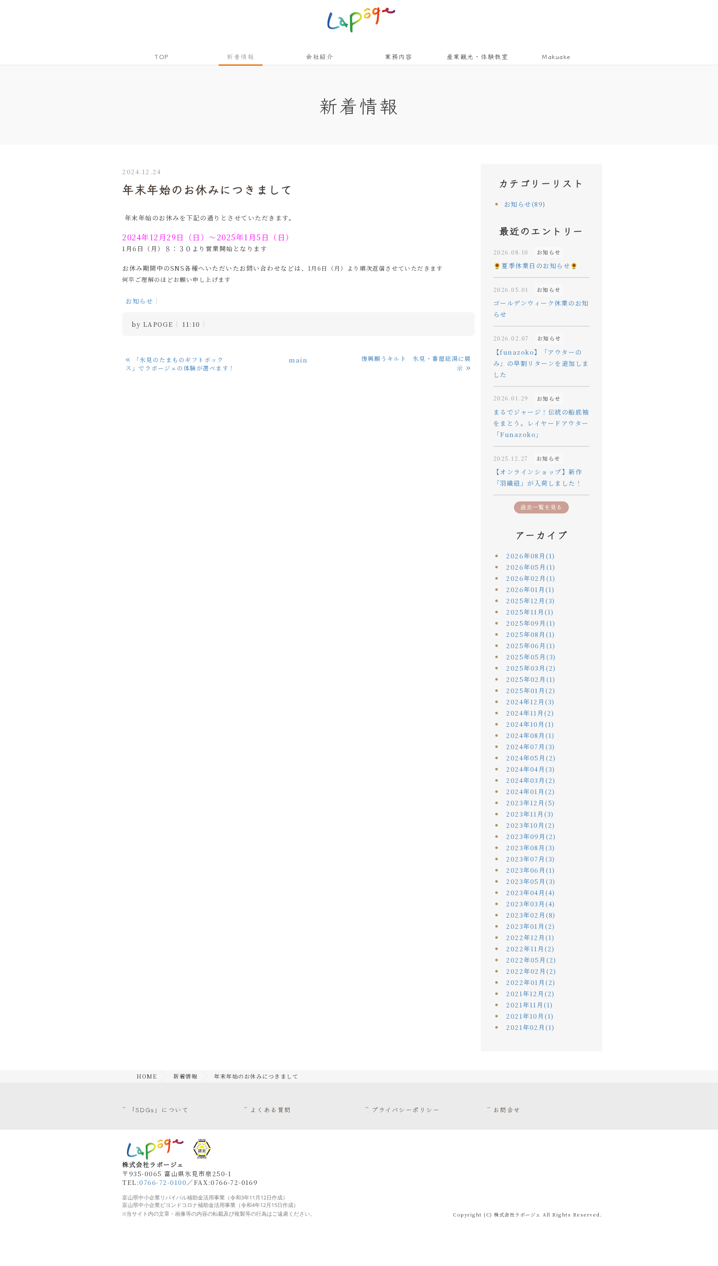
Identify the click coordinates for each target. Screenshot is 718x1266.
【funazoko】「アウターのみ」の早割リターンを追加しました (541, 363)
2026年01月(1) (530, 589)
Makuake (556, 56)
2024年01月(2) (530, 791)
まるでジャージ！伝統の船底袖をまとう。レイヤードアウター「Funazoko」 (541, 423)
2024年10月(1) (530, 724)
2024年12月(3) (530, 701)
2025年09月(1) (531, 623)
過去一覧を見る (541, 507)
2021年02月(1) (530, 1027)
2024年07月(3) (530, 746)
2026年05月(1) (531, 567)
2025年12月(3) (530, 600)
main (298, 359)
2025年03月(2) (531, 668)
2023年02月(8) (531, 915)
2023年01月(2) (530, 926)
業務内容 (398, 56)
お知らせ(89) (525, 204)
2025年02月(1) (531, 679)
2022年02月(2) (531, 971)
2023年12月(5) (530, 802)
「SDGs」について (158, 1109)
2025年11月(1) (530, 611)
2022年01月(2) (531, 982)
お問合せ (507, 1109)
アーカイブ (541, 535)
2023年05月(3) (531, 881)
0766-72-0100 (163, 1182)
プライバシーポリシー (405, 1109)
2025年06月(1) (531, 645)
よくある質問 (270, 1109)
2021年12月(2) (530, 993)
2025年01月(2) (531, 690)
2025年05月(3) (531, 656)
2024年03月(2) (531, 780)
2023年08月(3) (530, 847)
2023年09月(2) (531, 836)
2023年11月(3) (530, 813)
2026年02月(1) (531, 578)
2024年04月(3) (530, 769)
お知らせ (139, 300)
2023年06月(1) (530, 870)
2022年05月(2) (531, 959)
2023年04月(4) (530, 892)
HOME (147, 1076)
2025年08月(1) (530, 634)
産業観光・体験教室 (478, 56)
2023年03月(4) (530, 903)
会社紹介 (319, 56)
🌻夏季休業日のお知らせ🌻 (536, 265)
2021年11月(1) (529, 1004)
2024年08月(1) (530, 735)
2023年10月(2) (530, 825)
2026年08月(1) (530, 555)
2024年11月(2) (530, 712)
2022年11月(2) (530, 948)
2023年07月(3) (530, 858)
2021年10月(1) (530, 1016)
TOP (162, 56)
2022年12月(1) (530, 937)
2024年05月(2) (531, 757)
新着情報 (240, 56)
